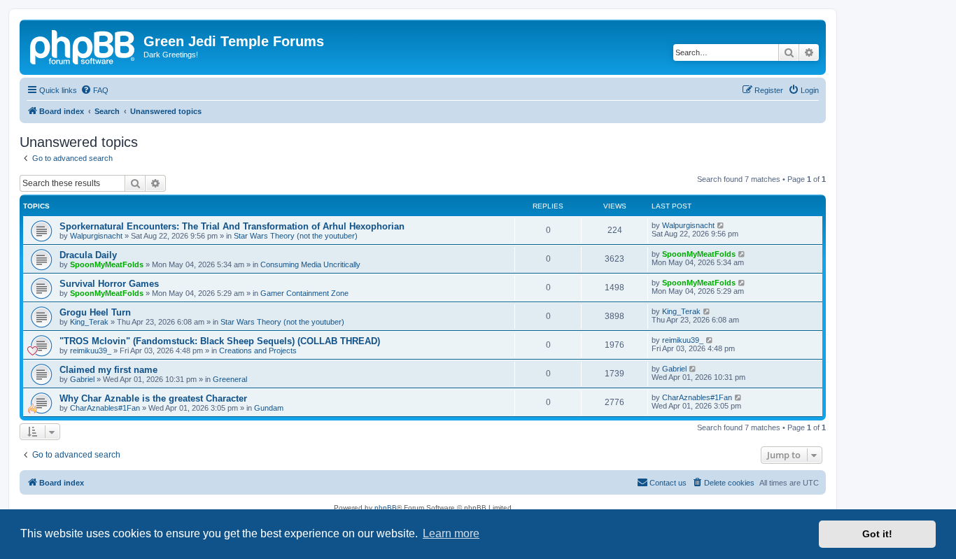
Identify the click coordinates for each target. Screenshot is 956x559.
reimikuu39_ (90, 350)
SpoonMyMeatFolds (106, 264)
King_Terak (89, 322)
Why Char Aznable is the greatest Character (153, 398)
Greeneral (230, 379)
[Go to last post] (721, 225)
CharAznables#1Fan (105, 408)
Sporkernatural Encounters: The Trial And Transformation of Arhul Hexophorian (232, 226)
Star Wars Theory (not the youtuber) (296, 236)
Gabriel (82, 379)
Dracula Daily (88, 255)
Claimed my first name (108, 370)
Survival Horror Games (109, 283)
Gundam (268, 408)
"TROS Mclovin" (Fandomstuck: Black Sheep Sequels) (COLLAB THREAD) (219, 341)
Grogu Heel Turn (95, 312)
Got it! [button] (877, 533)
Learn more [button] (451, 533)
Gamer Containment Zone (304, 293)
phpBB (385, 507)
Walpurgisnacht (96, 236)
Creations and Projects (258, 350)
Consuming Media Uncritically (310, 264)
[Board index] (83, 45)
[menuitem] (94, 90)
